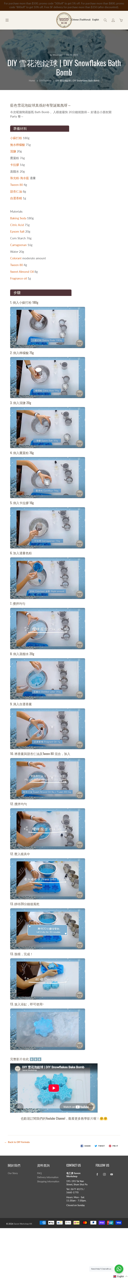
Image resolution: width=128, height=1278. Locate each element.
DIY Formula (45, 80)
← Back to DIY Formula (17, 1142)
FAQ (39, 1173)
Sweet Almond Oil (22, 271)
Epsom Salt (17, 231)
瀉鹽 (13, 151)
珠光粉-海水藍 (19, 178)
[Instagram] (104, 1174)
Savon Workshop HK (23, 1224)
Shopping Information (48, 1181)
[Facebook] (97, 1174)
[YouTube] (111, 1174)
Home (32, 80)
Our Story (13, 1173)
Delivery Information (47, 1177)
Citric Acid (17, 225)
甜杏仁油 (16, 191)
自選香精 (16, 198)
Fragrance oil (18, 278)
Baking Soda (18, 218)
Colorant (16, 258)
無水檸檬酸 (17, 144)
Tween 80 (16, 184)
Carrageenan (18, 245)
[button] (120, 1276)
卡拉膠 (14, 164)
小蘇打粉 (16, 138)
